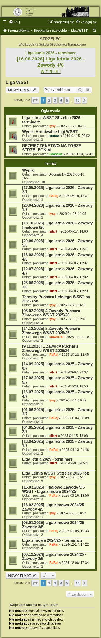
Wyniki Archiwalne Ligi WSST (50, 132)
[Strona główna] (50, 12)
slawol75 (56, 337)
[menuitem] (14, 22)
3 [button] (55, 100)
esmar (54, 136)
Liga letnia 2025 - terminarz (47, 459)
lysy (52, 126)
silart (53, 231)
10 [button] (77, 100)
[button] (35, 100)
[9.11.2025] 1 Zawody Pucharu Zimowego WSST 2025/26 (50, 348)
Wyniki (28, 170)
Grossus (55, 154)
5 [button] (67, 100)
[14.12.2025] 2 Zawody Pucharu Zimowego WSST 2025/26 (51, 330)
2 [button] (49, 100)
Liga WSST (17, 82)
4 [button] (61, 100)
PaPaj (53, 196)
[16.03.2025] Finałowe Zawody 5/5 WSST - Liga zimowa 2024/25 (53, 489)
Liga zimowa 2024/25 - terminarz (52, 540)
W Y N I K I (51, 71)
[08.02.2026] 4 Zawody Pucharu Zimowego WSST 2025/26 (51, 313)
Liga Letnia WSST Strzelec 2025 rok (55, 473)
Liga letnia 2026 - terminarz (50, 53)
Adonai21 (56, 174)
